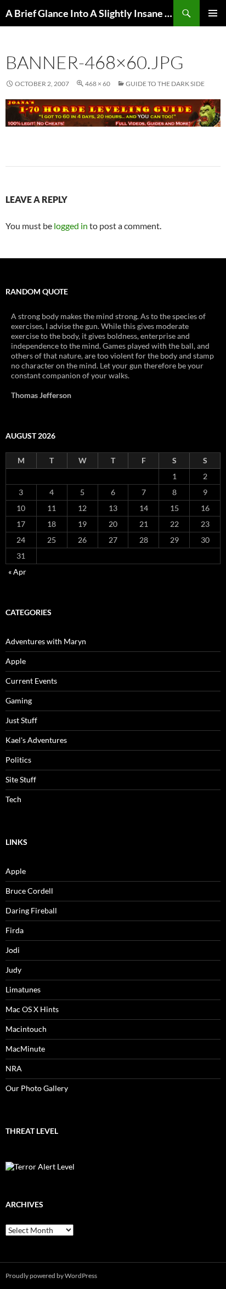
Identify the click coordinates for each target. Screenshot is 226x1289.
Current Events (31, 680)
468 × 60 (97, 84)
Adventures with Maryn (45, 641)
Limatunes (23, 989)
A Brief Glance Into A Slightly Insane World (89, 13)
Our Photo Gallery (36, 1088)
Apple (15, 661)
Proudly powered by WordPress (51, 1275)
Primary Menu (213, 13)
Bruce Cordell (29, 890)
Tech (13, 799)
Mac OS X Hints (32, 1009)
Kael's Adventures (36, 740)
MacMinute (25, 1048)
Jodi (12, 950)
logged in (71, 225)
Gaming (18, 700)
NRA (13, 1068)
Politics (18, 759)
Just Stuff (21, 720)
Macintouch (26, 1029)
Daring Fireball (31, 910)
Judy (13, 969)
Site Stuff (20, 779)
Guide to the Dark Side (165, 84)
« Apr (17, 571)
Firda (14, 930)
